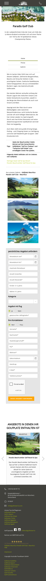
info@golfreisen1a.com (15, 506)
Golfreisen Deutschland (11, 565)
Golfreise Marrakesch (11, 522)
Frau (21, 325)
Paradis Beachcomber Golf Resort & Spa (21, 163)
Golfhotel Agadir (9, 524)
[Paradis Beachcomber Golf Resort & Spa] (23, 444)
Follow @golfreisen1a (28, 530)
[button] (8, 13)
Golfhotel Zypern (9, 563)
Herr (13, 325)
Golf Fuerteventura (10, 575)
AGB (5, 547)
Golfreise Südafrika (10, 561)
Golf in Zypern (8, 514)
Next (43, 459)
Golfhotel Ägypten (10, 520)
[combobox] (23, 301)
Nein (19, 311)
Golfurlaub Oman (9, 512)
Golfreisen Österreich (11, 567)
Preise (23, 63)
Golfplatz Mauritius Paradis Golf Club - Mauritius (19, 545)
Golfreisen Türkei (9, 518)
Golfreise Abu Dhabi (10, 516)
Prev (3, 459)
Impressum (8, 552)
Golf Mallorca (8, 569)
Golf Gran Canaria (10, 571)
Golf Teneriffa (8, 573)
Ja (12, 311)
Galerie (22, 67)
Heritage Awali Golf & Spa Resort (18, 161)
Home (23, 58)
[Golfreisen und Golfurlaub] (23, 3)
